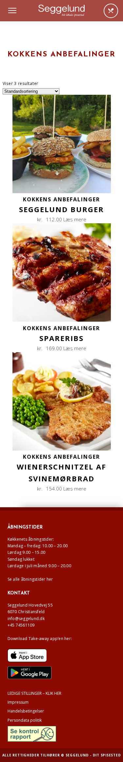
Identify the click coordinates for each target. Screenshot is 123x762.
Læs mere (74, 219)
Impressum (18, 702)
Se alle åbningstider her (30, 579)
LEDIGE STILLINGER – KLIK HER (34, 693)
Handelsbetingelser (26, 711)
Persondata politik (25, 720)
